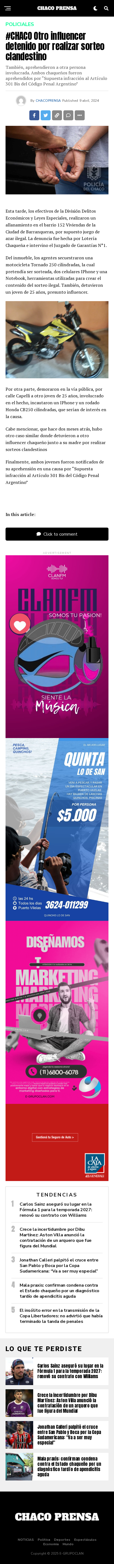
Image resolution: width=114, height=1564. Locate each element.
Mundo (68, 1544)
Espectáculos (85, 1539)
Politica (44, 1539)
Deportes (62, 1539)
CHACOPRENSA (48, 100)
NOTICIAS (26, 1539)
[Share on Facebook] (34, 115)
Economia (51, 1544)
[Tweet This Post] (46, 115)
